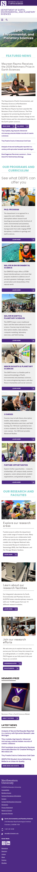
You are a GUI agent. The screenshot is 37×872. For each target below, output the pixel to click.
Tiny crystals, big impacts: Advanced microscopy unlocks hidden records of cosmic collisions (17, 741)
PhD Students (9, 668)
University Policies (7, 813)
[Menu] (2, 20)
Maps (3, 857)
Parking (4, 860)
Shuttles (4, 863)
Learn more (16, 482)
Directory (4, 851)
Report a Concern (7, 810)
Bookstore (5, 848)
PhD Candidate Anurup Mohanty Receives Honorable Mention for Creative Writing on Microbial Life (18, 750)
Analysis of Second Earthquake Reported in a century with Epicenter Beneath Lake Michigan (18, 733)
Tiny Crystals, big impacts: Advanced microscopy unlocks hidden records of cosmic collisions (18, 133)
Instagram (4, 843)
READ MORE (6, 126)
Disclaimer (5, 804)
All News (20, 126)
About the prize (8, 718)
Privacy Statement (7, 807)
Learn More (16, 239)
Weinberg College (15, 3)
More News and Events (11, 766)
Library (4, 854)
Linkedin (8, 843)
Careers (4, 799)
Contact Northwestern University (11, 802)
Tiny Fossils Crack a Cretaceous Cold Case (16, 141)
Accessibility (5, 790)
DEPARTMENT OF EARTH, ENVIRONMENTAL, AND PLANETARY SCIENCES (18, 12)
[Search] (6, 20)
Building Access (6, 793)
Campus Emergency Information (11, 796)
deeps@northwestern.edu (11, 833)
